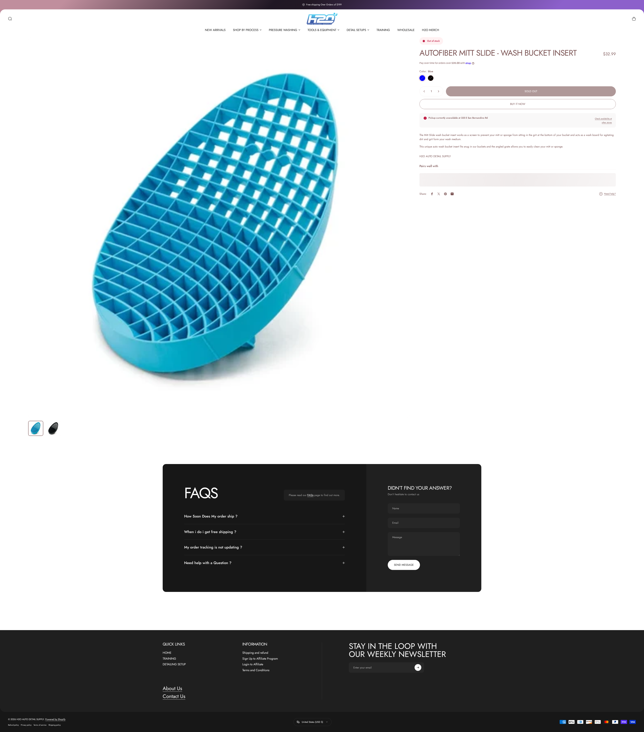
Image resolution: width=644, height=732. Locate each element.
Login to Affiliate (252, 664)
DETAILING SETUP (174, 664)
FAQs (310, 495)
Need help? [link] (610, 194)
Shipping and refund (255, 653)
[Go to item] (35, 428)
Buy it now (517, 104)
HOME (167, 653)
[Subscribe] (418, 667)
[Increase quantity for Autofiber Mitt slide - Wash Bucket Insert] (439, 91)
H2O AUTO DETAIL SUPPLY (435, 156)
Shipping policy (54, 725)
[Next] (400, 235)
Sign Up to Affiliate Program (260, 659)
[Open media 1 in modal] (218, 227)
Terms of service (40, 725)
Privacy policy (26, 725)
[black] (431, 78)
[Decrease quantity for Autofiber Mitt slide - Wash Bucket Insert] (423, 91)
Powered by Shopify (55, 719)
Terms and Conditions (255, 670)
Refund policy (13, 725)
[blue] (422, 78)
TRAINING (169, 659)
